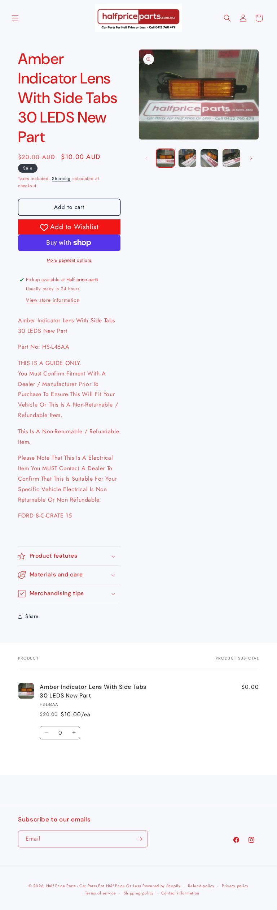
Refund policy (201, 886)
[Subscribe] (140, 838)
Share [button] (32, 616)
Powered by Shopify (161, 886)
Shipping (61, 178)
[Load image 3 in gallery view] (209, 158)
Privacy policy (235, 886)
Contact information (180, 893)
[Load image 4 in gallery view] (231, 158)
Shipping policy (139, 893)
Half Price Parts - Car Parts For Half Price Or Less (93, 886)
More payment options (69, 260)
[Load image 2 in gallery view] (187, 158)
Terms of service (100, 893)
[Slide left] (146, 158)
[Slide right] (251, 158)
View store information (52, 300)
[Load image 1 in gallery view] (165, 158)
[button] (15, 18)
